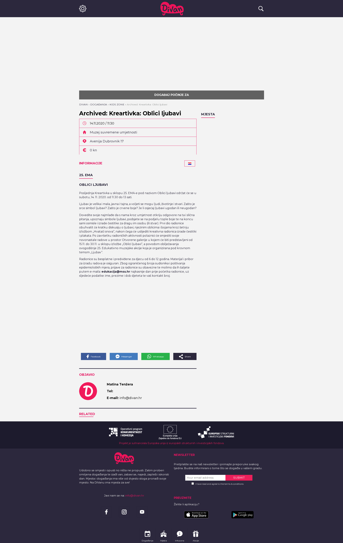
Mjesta (208, 114)
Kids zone (117, 104)
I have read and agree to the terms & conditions (219, 484)
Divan (83, 104)
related (87, 414)
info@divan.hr (134, 495)
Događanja (98, 104)
